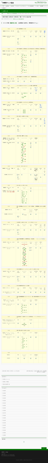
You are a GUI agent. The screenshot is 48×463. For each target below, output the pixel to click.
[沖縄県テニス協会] (7, 3)
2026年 (4, 390)
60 (21, 162)
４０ (22, 312)
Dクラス (24, 112)
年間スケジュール (9, 13)
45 (25, 250)
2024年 (4, 395)
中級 (24, 55)
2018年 (4, 410)
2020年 (4, 405)
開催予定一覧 (13, 23)
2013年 (4, 422)
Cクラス (24, 111)
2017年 (4, 412)
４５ (25, 67)
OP (22, 55)
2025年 (4, 393)
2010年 (4, 430)
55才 (26, 202)
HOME (2, 13)
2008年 (4, 435)
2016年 (4, 415)
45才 (23, 195)
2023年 (4, 398)
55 (25, 57)
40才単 (25, 96)
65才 (24, 196)
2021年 (4, 403)
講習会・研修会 (6, 381)
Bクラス (24, 110)
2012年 (4, 425)
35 (22, 57)
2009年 (4, 432)
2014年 (4, 420)
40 (22, 156)
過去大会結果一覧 (14, 13)
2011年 (4, 427)
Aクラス (24, 109)
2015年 (4, 417)
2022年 (4, 400)
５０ (25, 312)
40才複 (23, 97)
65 (21, 308)
